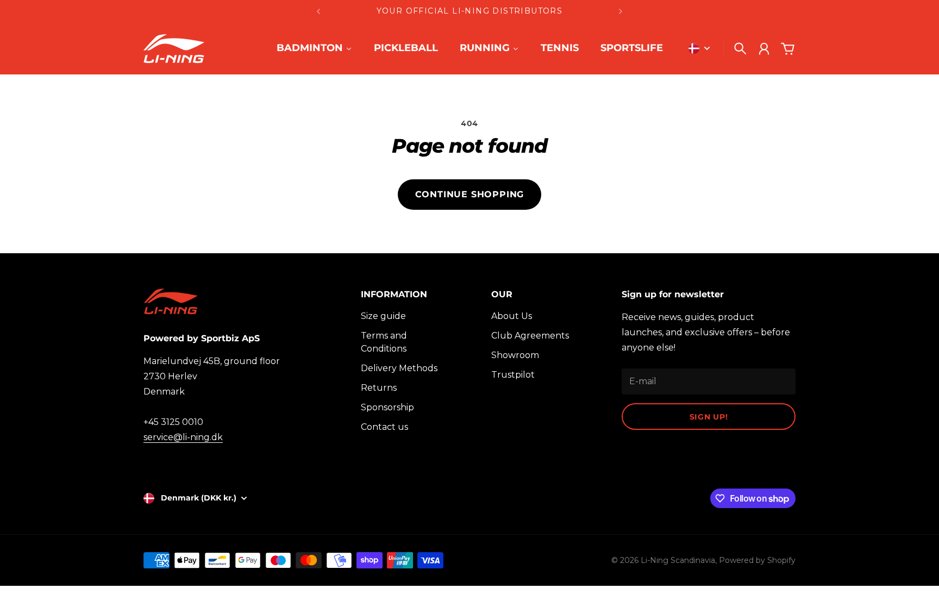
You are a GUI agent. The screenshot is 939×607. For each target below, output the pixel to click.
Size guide (383, 316)
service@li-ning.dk (183, 437)
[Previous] (318, 11)
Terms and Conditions (384, 342)
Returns (379, 388)
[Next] (620, 11)
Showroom (515, 355)
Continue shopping (469, 194)
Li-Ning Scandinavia (678, 560)
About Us (511, 316)
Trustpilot (513, 375)
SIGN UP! (709, 417)
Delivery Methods (399, 368)
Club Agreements (530, 335)
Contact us (384, 427)
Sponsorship (387, 407)
